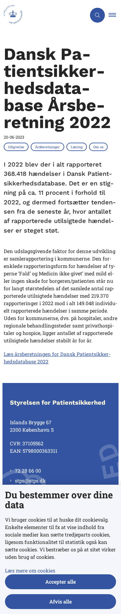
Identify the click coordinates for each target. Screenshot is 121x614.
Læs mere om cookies (30, 570)
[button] (115, 15)
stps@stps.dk (30, 480)
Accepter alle (60, 581)
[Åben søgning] (97, 15)
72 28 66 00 (28, 470)
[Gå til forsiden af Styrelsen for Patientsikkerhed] (43, 15)
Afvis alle (60, 601)
